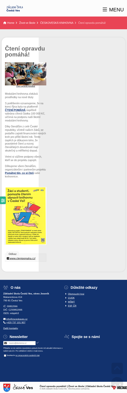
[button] (113, 9)
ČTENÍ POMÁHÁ (15, 110)
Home (14, 8)
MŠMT (71, 301)
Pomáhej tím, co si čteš (19, 173)
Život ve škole (27, 22)
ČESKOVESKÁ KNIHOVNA (56, 22)
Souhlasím (11, 355)
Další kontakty (10, 328)
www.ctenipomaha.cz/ (22, 258)
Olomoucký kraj (76, 294)
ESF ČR (72, 305)
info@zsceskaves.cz (16, 319)
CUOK (71, 298)
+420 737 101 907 (15, 322)
